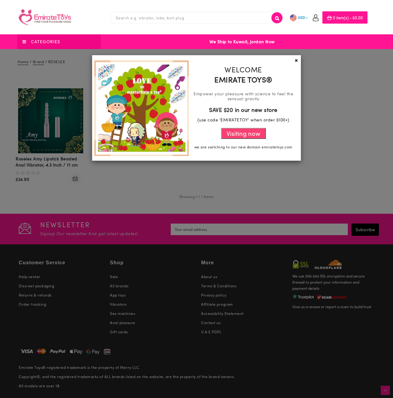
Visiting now (243, 133)
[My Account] (315, 18)
